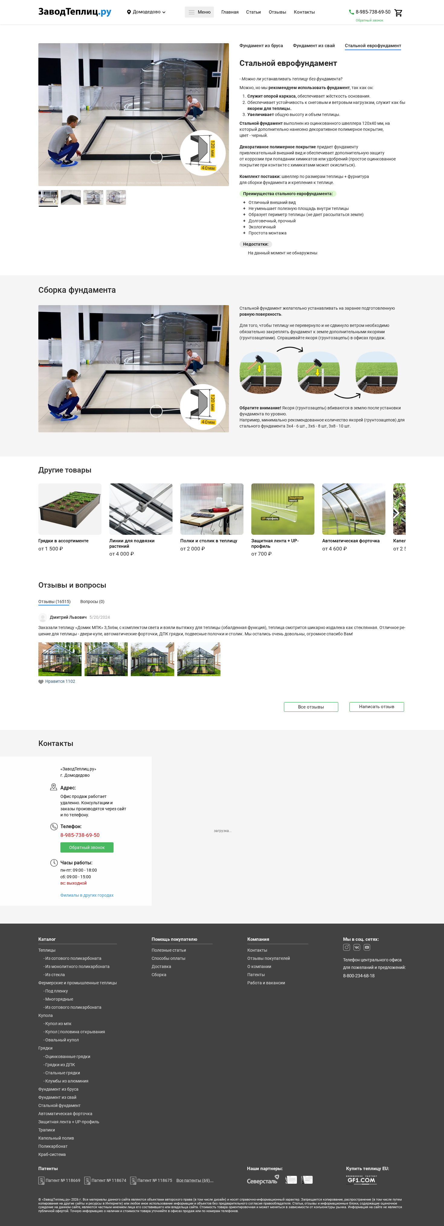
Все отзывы (311, 707)
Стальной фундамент (59, 1106)
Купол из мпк (58, 1024)
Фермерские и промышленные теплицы (77, 983)
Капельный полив (56, 1138)
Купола (45, 1016)
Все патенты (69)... (195, 1180)
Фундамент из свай (57, 1097)
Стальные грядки (62, 1073)
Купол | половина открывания (75, 1032)
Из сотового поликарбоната (73, 959)
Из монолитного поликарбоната (77, 967)
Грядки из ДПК (60, 1065)
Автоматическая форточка (65, 1114)
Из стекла (55, 975)
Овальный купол (62, 1040)
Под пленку (56, 991)
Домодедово (147, 12)
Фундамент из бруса (58, 1089)
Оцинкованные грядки (67, 1057)
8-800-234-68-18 (359, 976)
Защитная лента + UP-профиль (68, 1122)
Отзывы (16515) (54, 601)
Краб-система (52, 1155)
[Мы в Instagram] (346, 947)
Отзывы (277, 12)
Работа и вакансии (266, 983)
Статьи (253, 12)
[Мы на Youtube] (367, 947)
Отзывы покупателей (268, 959)
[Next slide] (221, 116)
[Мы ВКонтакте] (356, 947)
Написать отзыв (376, 706)
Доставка (161, 967)
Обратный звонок (369, 20)
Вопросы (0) (92, 601)
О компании (259, 967)
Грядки (45, 1048)
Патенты (256, 975)
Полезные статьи (169, 950)
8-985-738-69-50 (373, 12)
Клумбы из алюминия (66, 1081)
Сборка (159, 975)
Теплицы (47, 950)
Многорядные (59, 999)
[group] (70, 517)
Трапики (46, 1130)
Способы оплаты (168, 959)
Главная (230, 12)
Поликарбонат (53, 1146)
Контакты (304, 12)
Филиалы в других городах (87, 895)
